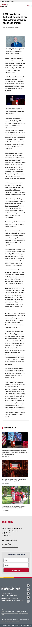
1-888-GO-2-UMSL (18, 600)
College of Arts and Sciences (15, 277)
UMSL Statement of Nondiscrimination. (11, 621)
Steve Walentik (8, 27)
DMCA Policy (11, 613)
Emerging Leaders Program (13, 171)
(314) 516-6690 (7, 544)
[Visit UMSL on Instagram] (28, 589)
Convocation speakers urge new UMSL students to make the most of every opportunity (14, 480)
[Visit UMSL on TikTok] (28, 593)
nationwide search (18, 86)
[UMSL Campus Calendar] (28, 601)
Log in (2, 625)
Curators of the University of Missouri (10, 611)
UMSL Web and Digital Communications (21, 625)
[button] (30, 5)
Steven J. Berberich (10, 58)
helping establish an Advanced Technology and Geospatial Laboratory (15, 204)
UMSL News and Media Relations (10, 547)
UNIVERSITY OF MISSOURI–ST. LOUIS (7, 1)
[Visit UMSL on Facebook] (28, 585)
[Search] (28, 5)
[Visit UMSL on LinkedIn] (28, 597)
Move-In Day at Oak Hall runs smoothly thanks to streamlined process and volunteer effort (13, 507)
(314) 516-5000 (14, 598)
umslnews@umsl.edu (8, 543)
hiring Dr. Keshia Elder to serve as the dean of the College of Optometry (14, 188)
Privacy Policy (18, 613)
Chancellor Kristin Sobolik (16, 77)
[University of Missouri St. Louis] (10, 590)
